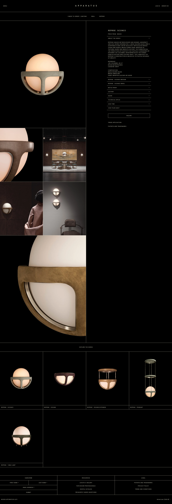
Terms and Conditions (143, 489)
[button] (165, 6)
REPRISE (102, 16)
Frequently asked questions (85, 492)
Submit (28, 492)
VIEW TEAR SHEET (114, 108)
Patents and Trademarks (143, 483)
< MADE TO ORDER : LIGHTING (77, 16)
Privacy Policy (143, 486)
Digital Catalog (86, 489)
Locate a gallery (86, 483)
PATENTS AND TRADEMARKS (117, 126)
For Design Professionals (86, 486)
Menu (5, 6)
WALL (93, 16)
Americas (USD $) (163, 499)
